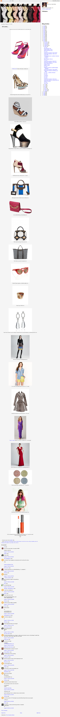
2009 (44, 94)
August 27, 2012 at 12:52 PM (9, 613)
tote (17, 542)
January (45, 90)
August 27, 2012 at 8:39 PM (9, 655)
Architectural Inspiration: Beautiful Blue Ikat (51, 80)
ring (10, 542)
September (46, 45)
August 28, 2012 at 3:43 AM (9, 701)
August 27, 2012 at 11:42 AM (9, 581)
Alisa (5, 583)
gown (35, 541)
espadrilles (32, 541)
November (46, 43)
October (45, 44)
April (45, 87)
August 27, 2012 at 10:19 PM (9, 665)
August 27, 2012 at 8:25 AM (9, 551)
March (45, 88)
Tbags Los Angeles (12, 440)
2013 (44, 39)
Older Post (38, 712)
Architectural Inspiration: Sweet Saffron (50, 69)
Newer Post (3, 712)
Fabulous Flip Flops (47, 81)
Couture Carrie (15, 5)
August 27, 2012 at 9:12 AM (9, 571)
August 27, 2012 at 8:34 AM (9, 556)
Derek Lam (24, 541)
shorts (14, 542)
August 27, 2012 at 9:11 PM (9, 660)
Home (21, 712)
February (45, 89)
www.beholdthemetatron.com (9, 643)
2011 (44, 91)
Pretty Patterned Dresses (48, 63)
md (4, 546)
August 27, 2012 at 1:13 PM (9, 620)
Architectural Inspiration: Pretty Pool (50, 61)
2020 (44, 32)
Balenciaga (11, 541)
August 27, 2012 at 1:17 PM (9, 625)
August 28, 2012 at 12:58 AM (9, 689)
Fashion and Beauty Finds (8, 564)
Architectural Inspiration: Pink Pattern (50, 62)
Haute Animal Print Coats (48, 50)
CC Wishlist (46, 75)
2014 (44, 38)
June (45, 85)
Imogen (5, 666)
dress (27, 541)
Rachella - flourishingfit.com (9, 588)
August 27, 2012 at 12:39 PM (9, 599)
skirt (16, 542)
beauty (15, 541)
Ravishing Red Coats (47, 48)
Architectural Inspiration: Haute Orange (50, 52)
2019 (44, 33)
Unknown (5, 572)
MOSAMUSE (6, 671)
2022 (44, 30)
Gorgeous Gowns (47, 64)
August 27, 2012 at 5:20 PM (9, 650)
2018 (44, 34)
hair (37, 541)
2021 (44, 31)
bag (9, 541)
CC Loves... (46, 47)
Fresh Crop (46, 83)
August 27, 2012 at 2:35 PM (9, 637)
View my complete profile (46, 9)
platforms (8, 542)
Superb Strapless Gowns (48, 49)
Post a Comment (4, 710)
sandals (12, 542)
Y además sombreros (7, 577)
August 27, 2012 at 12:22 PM (9, 586)
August (45, 46)
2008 (44, 95)
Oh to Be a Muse (7, 633)
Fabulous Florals (47, 65)
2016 (44, 36)
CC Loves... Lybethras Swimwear (49, 72)
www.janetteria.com (7, 615)
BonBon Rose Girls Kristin (8, 647)
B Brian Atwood (14, 68)
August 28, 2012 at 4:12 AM (9, 708)
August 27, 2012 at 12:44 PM (9, 604)
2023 (44, 29)
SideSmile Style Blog (7, 688)
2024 (44, 28)
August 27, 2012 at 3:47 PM (9, 645)
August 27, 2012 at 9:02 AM (9, 566)
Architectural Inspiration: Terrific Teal (50, 53)
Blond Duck (6, 661)
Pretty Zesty (6, 639)
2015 (44, 37)
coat (22, 541)
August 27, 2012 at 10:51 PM (9, 678)
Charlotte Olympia (18, 541)
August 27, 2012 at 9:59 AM (9, 576)
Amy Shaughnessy (7, 558)
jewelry (5, 542)
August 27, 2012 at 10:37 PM (9, 670)
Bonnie (5, 593)
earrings (30, 541)
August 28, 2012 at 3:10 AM (9, 694)
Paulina (5, 553)
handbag (2, 542)
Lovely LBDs (46, 54)
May (45, 86)
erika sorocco (6, 567)
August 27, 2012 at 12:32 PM (9, 591)
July (45, 84)
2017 (44, 35)
